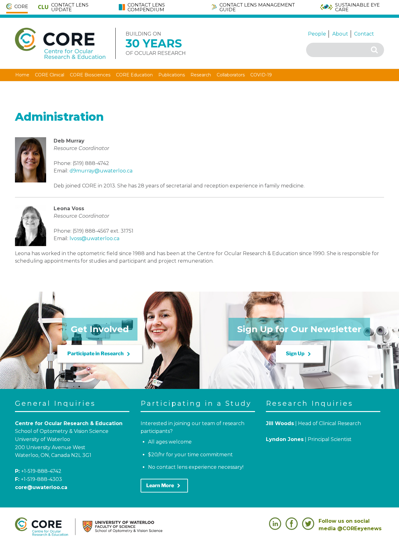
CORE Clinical (49, 75)
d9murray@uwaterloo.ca (101, 171)
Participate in (99, 354)
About (340, 34)
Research (200, 75)
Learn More (164, 485)
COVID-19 (261, 75)
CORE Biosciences (90, 75)
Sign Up (299, 354)
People (317, 34)
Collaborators (231, 75)
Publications (171, 75)
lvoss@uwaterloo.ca (94, 238)
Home (22, 75)
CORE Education (134, 75)
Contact (364, 34)
